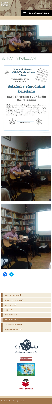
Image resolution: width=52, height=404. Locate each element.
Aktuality (9, 305)
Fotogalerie (10, 320)
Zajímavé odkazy (12, 324)
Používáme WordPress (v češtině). (13, 401)
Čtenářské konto (13, 300)
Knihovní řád (11, 315)
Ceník (7, 310)
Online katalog (12, 295)
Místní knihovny (12, 329)
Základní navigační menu (39, 13)
